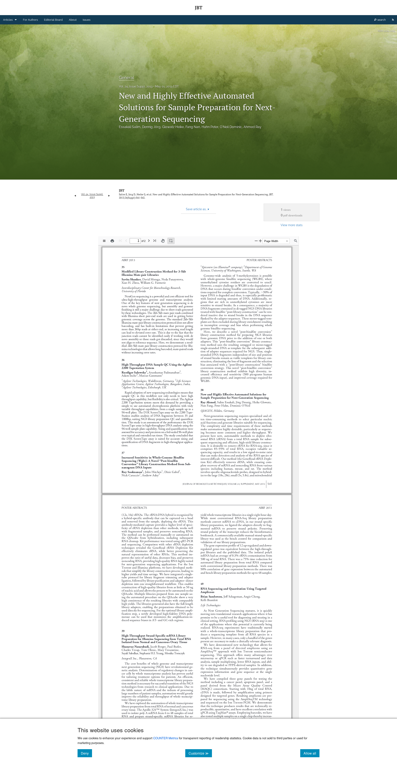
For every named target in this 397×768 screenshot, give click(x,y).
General (126, 77)
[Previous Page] (126, 240)
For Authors (30, 19)
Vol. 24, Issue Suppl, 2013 (135, 86)
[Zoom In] (260, 240)
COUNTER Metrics (165, 738)
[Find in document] (295, 241)
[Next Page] (148, 240)
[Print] (112, 241)
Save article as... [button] (197, 209)
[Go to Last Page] (154, 240)
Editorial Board (53, 19)
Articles (8, 19)
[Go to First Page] (120, 240)
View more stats (292, 225)
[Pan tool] (162, 241)
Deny (86, 753)
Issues (86, 19)
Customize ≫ (200, 753)
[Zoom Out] (256, 240)
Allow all (311, 753)
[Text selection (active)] (171, 241)
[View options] (104, 241)
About (73, 19)
